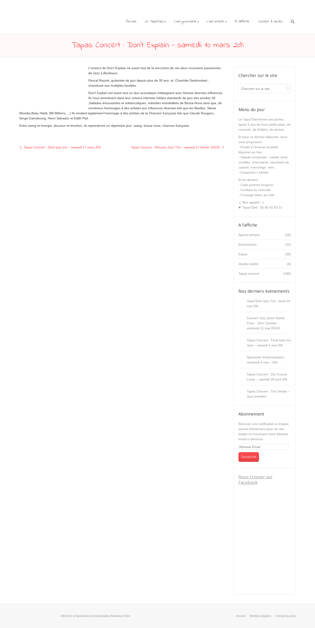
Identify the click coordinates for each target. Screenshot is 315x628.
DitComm (66, 616)
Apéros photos (249, 235)
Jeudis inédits (248, 264)
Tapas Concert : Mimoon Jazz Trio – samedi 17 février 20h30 (175, 147)
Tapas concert (248, 273)
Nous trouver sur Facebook (255, 479)
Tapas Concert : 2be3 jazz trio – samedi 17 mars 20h (62, 147)
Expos (242, 254)
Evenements (247, 244)
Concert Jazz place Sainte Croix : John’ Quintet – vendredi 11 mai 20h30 (266, 323)
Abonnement (251, 414)
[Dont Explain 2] (50, 85)
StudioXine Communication (93, 616)
